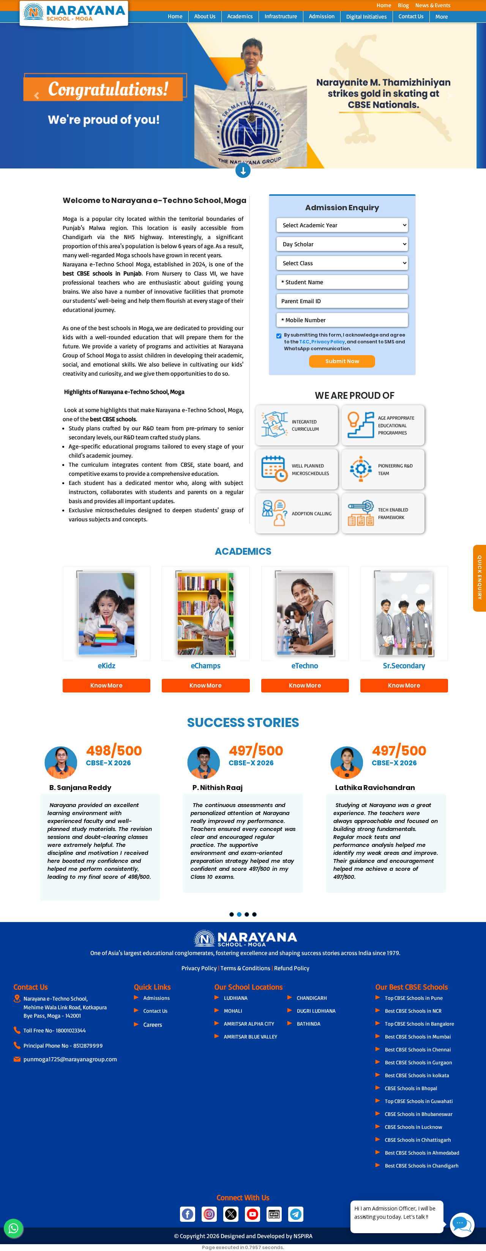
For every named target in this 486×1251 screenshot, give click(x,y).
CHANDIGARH (312, 998)
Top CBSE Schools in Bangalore (419, 1023)
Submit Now (342, 361)
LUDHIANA (236, 998)
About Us (205, 16)
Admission (322, 16)
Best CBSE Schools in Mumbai (418, 1036)
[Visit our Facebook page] (188, 1217)
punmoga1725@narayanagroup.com (70, 1059)
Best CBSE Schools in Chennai (418, 1049)
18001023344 (71, 1030)
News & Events (433, 5)
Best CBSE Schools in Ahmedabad (422, 1152)
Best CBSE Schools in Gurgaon (418, 1062)
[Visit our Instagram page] (209, 1217)
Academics (240, 16)
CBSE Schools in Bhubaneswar (419, 1114)
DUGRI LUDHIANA (316, 1010)
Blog (403, 5)
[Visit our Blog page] (274, 1217)
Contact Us (411, 16)
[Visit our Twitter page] (231, 1217)
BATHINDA (308, 1023)
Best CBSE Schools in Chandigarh (422, 1165)
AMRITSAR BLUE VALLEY (250, 1036)
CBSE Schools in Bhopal (411, 1088)
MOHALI (233, 1010)
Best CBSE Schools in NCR (413, 1010)
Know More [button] (106, 685)
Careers (153, 1024)
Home (384, 5)
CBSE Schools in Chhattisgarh (418, 1139)
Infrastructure (281, 16)
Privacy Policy (328, 341)
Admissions (157, 998)
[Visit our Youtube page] (253, 1217)
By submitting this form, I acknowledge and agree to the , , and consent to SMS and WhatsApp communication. (344, 342)
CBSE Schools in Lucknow (413, 1127)
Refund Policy (291, 968)
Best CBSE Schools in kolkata (417, 1075)
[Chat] (462, 1225)
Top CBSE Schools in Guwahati (419, 1101)
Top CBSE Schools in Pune (414, 998)
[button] (36, 95)
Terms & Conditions (246, 968)
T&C (304, 341)
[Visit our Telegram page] (295, 1217)
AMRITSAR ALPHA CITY (249, 1023)
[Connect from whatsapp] (13, 1228)
